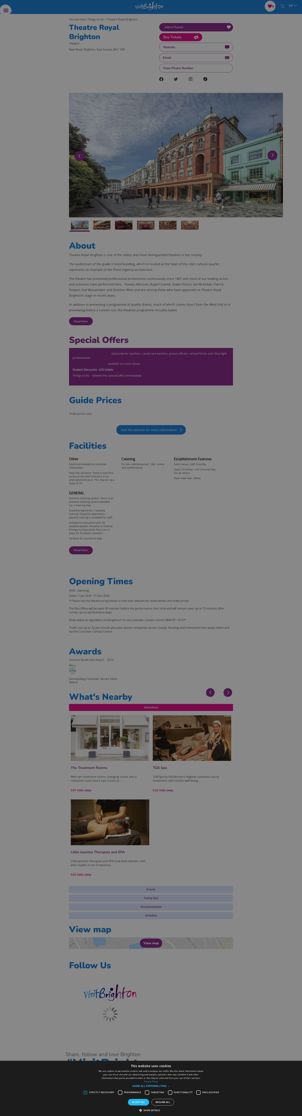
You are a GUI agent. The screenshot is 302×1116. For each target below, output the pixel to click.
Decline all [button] (163, 1102)
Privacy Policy (151, 1081)
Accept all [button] (138, 1102)
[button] (151, 1086)
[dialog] (151, 1088)
